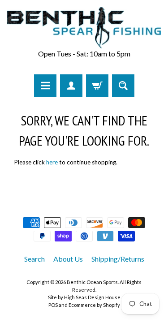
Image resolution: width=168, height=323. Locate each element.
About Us (68, 258)
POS (53, 305)
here (52, 162)
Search (34, 258)
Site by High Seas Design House (84, 297)
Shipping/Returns (117, 258)
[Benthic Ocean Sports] (84, 27)
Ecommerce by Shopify (94, 305)
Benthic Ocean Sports (92, 282)
